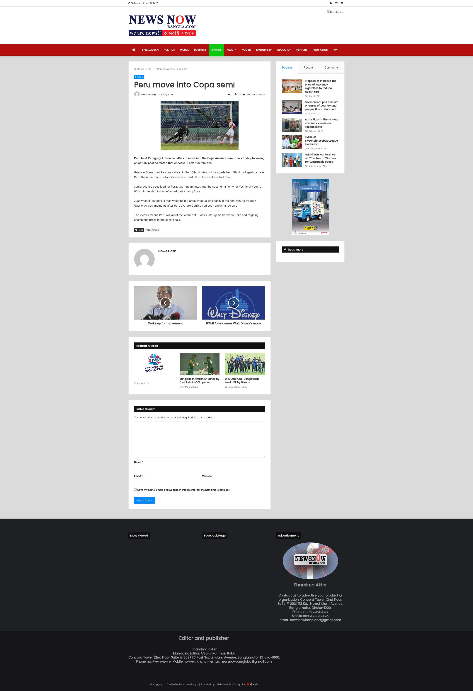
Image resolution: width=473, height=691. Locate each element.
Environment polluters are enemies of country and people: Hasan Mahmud (321, 105)
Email (138, 475)
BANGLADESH (150, 49)
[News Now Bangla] (162, 25)
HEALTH (231, 49)
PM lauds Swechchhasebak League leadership (321, 140)
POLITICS (169, 49)
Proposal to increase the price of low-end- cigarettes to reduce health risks (320, 86)
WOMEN (246, 49)
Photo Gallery (320, 49)
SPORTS (217, 49)
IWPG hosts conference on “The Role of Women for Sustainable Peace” (320, 158)
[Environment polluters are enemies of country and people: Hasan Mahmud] (292, 107)
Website (207, 475)
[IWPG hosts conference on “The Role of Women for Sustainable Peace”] (292, 160)
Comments (331, 67)
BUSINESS (200, 49)
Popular (287, 67)
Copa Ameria (152, 230)
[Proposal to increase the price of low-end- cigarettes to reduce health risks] (292, 86)
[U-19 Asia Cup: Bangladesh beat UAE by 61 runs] (245, 364)
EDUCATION (284, 49)
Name (138, 462)
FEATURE (301, 49)
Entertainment (264, 49)
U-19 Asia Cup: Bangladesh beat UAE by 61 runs (242, 380)
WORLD (184, 49)
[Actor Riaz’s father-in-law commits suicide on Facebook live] (292, 125)
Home (140, 68)
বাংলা (336, 49)
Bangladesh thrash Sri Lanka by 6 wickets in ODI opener (199, 380)
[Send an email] (155, 94)
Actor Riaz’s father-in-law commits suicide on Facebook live (321, 123)
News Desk (147, 94)
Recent (308, 67)
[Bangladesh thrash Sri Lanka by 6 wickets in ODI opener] (200, 364)
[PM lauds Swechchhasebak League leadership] (292, 142)
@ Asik (254, 684)
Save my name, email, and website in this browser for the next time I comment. (183, 489)
